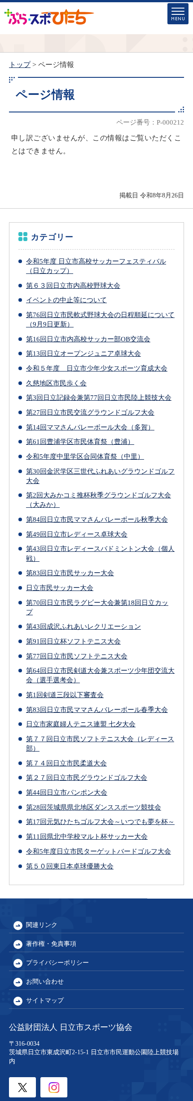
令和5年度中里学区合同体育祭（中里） (85, 456)
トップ (20, 64)
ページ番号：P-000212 (150, 122)
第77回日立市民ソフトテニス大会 (76, 656)
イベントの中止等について (66, 300)
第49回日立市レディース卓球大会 (76, 534)
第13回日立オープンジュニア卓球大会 (83, 353)
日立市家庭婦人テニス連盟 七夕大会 (81, 724)
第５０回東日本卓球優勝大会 (70, 866)
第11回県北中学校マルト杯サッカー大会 (87, 836)
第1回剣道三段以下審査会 (65, 694)
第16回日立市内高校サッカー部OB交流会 (88, 339)
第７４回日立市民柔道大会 (66, 763)
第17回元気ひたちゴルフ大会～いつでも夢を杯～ (100, 821)
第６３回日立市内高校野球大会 (73, 285)
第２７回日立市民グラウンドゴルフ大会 (86, 777)
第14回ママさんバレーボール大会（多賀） (90, 427)
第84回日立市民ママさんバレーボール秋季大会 (97, 519)
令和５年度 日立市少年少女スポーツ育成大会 (96, 368)
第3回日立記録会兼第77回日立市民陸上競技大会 (98, 397)
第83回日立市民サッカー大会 (70, 573)
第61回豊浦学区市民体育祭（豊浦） (80, 441)
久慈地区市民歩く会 (56, 383)
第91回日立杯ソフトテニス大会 (73, 641)
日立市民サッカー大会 (59, 587)
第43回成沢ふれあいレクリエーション (83, 626)
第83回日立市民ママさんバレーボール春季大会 (97, 709)
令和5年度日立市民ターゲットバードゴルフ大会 (98, 851)
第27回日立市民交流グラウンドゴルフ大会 (90, 412)
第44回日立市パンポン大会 (66, 792)
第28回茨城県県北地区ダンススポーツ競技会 (93, 807)
